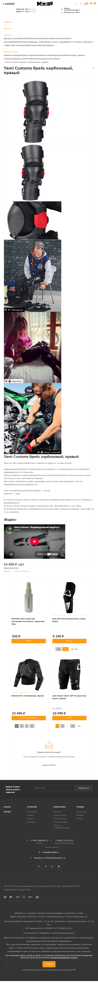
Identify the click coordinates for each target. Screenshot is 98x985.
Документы (31, 822)
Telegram (45, 866)
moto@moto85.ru (50, 852)
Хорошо (49, 964)
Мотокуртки (23, 42)
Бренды (7, 812)
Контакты (30, 818)
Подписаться (83, 788)
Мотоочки (47, 38)
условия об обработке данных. (64, 957)
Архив (51, 45)
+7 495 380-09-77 (39, 840)
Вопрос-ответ (82, 812)
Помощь (80, 807)
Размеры (80, 815)
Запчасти (43, 45)
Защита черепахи (30, 55)
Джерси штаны (11, 38)
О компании (32, 812)
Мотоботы (24, 38)
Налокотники (57, 55)
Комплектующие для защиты (45, 58)
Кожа (14, 42)
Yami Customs (22, 571)
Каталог (7, 807)
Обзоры (80, 818)
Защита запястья (22, 58)
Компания (32, 807)
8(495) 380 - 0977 (25, 9)
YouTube (52, 866)
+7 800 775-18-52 (64, 840)
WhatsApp (59, 866)
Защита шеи (45, 55)
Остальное (33, 45)
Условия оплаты (60, 815)
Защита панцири (12, 55)
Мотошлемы (35, 38)
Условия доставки (60, 818)
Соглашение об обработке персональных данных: (49, 933)
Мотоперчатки (59, 38)
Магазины (57, 812)
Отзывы (30, 815)
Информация (60, 807)
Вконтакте (39, 866)
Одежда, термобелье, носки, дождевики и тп (52, 42)
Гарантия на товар (61, 822)
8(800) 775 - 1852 (25, 11)
